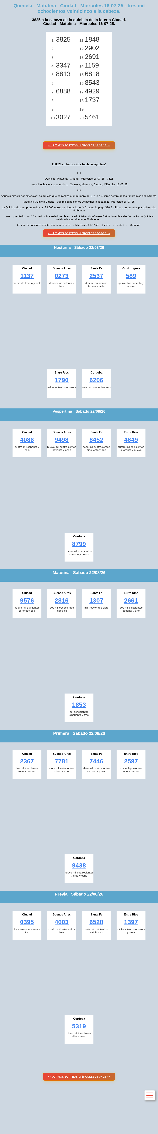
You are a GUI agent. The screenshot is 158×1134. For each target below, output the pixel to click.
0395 (27, 922)
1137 (27, 275)
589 (131, 275)
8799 (79, 543)
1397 (131, 922)
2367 (27, 761)
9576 (27, 600)
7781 (62, 761)
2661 (131, 600)
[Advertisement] (79, 330)
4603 (62, 922)
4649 (131, 439)
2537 (96, 275)
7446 (96, 761)
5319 (79, 1026)
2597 (131, 761)
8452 (96, 439)
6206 (96, 380)
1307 (96, 600)
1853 (79, 704)
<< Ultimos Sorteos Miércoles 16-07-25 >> (79, 145)
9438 (79, 865)
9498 (62, 439)
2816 (62, 600)
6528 (96, 922)
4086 (27, 439)
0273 (62, 275)
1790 (62, 380)
